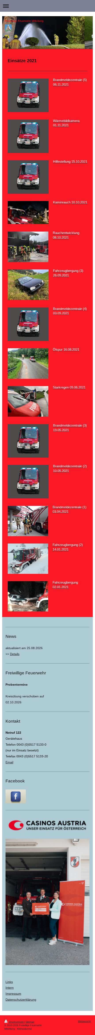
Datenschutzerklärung (21, 999)
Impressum (13, 993)
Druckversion (16, 1022)
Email (9, 762)
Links (9, 982)
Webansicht (84, 1021)
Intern (10, 987)
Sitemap (30, 1022)
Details (14, 654)
